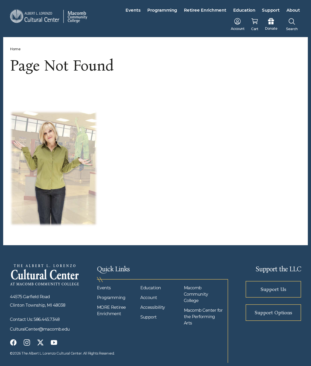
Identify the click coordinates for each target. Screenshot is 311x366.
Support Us (273, 289)
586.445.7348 (46, 319)
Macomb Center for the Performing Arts (203, 317)
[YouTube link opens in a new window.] (54, 342)
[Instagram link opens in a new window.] (26, 342)
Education (244, 10)
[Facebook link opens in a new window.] (13, 342)
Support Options (273, 313)
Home (15, 49)
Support (271, 10)
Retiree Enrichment (205, 10)
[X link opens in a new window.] (40, 342)
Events (132, 10)
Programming (162, 10)
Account (148, 297)
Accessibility (152, 307)
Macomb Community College (196, 294)
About (293, 10)
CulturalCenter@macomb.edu (40, 329)
